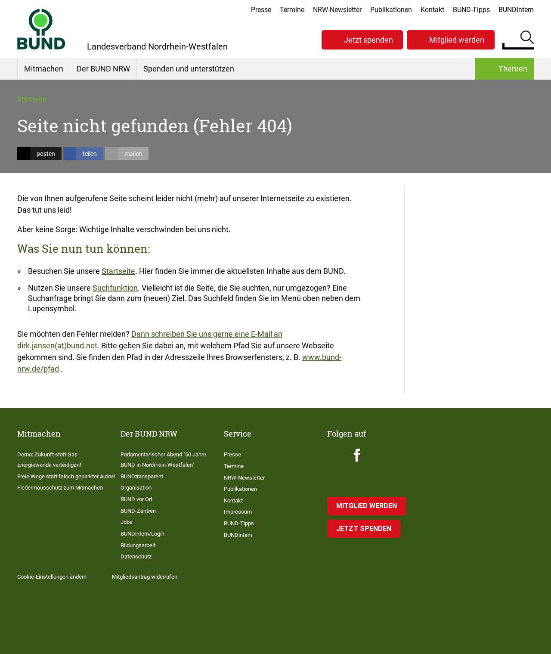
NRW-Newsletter (337, 10)
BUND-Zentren (138, 511)
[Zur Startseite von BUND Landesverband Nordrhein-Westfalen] (41, 29)
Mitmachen (43, 68)
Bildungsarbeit (138, 545)
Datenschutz (136, 556)
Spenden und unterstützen (188, 68)
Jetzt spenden (368, 39)
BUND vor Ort (136, 499)
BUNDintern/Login (142, 533)
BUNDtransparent (142, 476)
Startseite (31, 99)
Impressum (238, 511)
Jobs (127, 522)
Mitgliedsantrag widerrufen (144, 576)
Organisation (136, 487)
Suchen (527, 39)
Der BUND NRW (103, 68)
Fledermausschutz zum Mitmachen (60, 487)
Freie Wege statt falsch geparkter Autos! (66, 476)
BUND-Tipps (471, 10)
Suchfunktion (115, 287)
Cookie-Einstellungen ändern (52, 576)
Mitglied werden (456, 39)
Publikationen (391, 10)
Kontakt (432, 10)
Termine (292, 10)
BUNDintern (516, 10)
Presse (261, 10)
